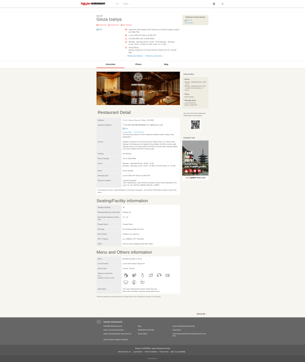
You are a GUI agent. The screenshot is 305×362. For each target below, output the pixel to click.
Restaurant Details (135, 56)
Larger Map (127, 132)
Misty (139, 326)
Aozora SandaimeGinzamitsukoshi (184, 326)
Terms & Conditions (151, 352)
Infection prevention (154, 56)
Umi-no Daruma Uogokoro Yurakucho (115, 339)
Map (166, 64)
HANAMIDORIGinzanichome (112, 326)
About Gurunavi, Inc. (124, 352)
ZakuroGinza (177, 330)
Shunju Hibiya (142, 334)
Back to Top (201, 314)
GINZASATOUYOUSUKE (146, 330)
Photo (138, 64)
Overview (110, 64)
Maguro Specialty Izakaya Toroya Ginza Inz (117, 334)
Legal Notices (137, 352)
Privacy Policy (164, 352)
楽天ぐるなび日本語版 (178, 352)
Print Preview (139, 132)
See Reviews (189, 23)
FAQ (99, 276)
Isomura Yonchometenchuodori (113, 330)
